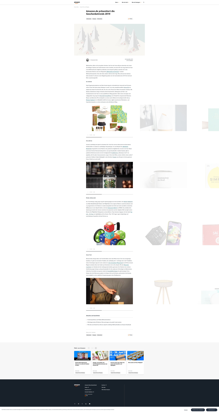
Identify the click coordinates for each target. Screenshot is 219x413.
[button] (118, 2)
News (116, 2)
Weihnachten (89, 18)
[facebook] (75, 404)
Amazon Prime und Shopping (80, 372)
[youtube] (90, 404)
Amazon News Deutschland (91, 385)
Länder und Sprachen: (88, 394)
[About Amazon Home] (77, 385)
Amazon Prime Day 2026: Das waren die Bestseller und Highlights (117, 364)
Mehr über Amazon (106, 389)
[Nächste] (94, 135)
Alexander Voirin (94, 59)
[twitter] (83, 404)
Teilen (131, 18)
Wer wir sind (125, 2)
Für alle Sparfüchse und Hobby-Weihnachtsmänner (99, 319)
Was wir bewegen (136, 2)
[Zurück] (88, 135)
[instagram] (79, 404)
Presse (86, 387)
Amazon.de (87, 389)
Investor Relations (89, 391)
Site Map (103, 387)
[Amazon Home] (77, 3)
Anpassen (186, 409)
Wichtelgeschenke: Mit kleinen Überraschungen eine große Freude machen (104, 322)
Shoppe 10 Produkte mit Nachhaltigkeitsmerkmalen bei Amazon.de (100, 364)
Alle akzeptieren (212, 409)
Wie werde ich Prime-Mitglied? (135, 362)
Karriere (103, 385)
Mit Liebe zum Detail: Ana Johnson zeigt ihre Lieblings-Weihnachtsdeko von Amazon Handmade (109, 324)
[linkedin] (86, 404)
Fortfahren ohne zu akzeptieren (197, 409)
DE (87, 395)
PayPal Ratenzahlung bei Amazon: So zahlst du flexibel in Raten (82, 364)
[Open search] (144, 2)
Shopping (94, 18)
